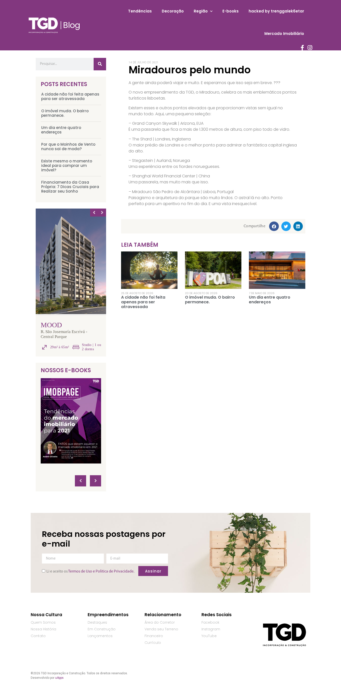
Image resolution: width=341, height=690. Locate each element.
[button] (274, 226)
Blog (71, 25)
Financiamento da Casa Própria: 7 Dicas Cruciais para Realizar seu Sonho (70, 187)
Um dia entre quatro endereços (61, 130)
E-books (230, 11)
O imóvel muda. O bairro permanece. (65, 113)
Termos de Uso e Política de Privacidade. (101, 572)
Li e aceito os (90, 572)
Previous (94, 213)
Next (102, 213)
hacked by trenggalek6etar (276, 11)
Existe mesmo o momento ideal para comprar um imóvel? (66, 165)
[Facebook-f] (302, 47)
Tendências (140, 11)
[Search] (100, 64)
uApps (59, 678)
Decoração (173, 11)
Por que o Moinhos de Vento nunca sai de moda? (68, 146)
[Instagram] (310, 47)
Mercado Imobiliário (284, 33)
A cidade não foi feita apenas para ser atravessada (70, 96)
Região (201, 11)
